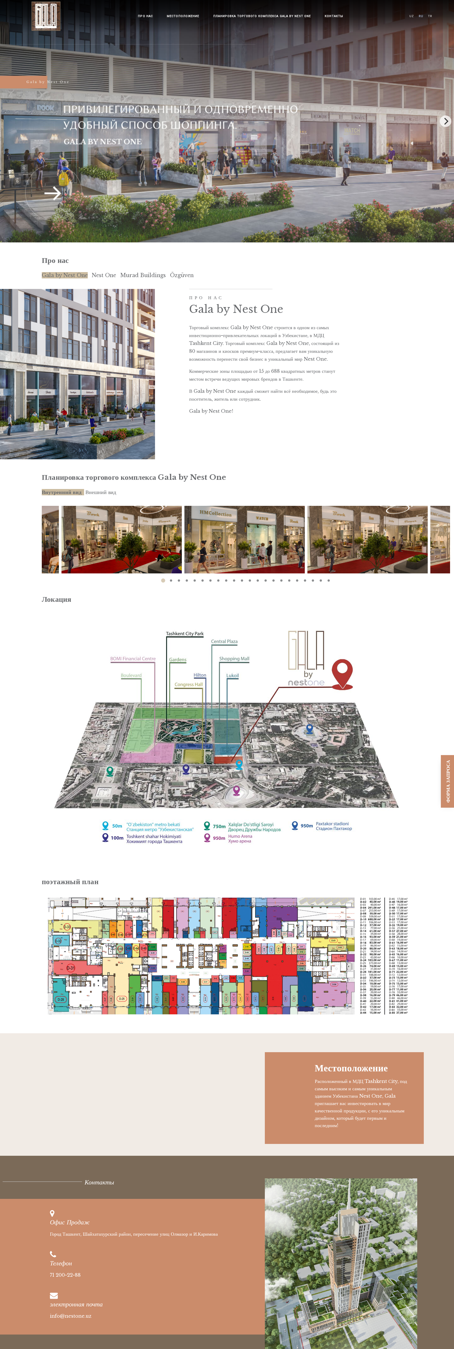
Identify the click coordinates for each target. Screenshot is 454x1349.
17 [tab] (289, 578)
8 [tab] (218, 578)
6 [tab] (202, 578)
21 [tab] (320, 578)
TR (430, 16)
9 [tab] (226, 578)
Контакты (334, 16)
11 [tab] (242, 578)
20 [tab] (313, 578)
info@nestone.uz (70, 1316)
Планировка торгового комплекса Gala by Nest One (262, 16)
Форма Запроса (448, 781)
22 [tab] (328, 578)
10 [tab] (234, 578)
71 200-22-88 (65, 1275)
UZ (411, 16)
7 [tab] (210, 578)
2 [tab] (171, 578)
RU (421, 16)
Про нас (145, 16)
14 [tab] (265, 578)
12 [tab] (249, 578)
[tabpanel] (245, 540)
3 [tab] (179, 578)
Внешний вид (100, 492)
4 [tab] (186, 578)
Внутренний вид (61, 492)
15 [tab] (273, 578)
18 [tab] (297, 578)
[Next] (445, 121)
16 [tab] (281, 578)
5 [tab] (194, 578)
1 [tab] (163, 578)
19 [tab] (305, 578)
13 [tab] (257, 578)
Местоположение (183, 16)
